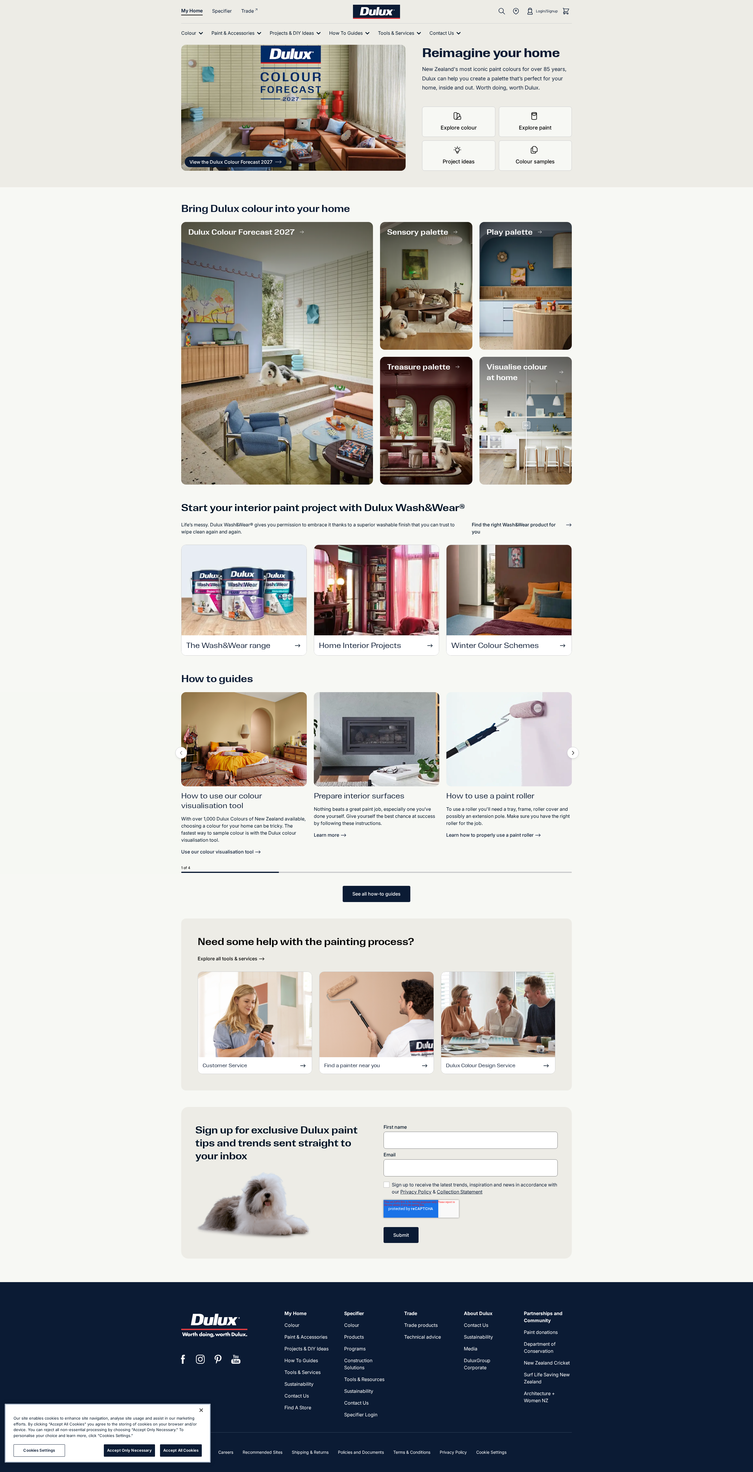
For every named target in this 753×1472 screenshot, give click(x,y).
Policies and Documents (361, 1452)
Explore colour (459, 128)
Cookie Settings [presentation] (491, 1452)
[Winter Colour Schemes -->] (509, 592)
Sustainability (299, 1384)
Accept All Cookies (181, 1450)
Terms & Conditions (411, 1452)
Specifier (222, 11)
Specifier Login (360, 1415)
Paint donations (541, 1332)
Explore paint (535, 128)
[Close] (201, 1410)
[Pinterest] (218, 1359)
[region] (108, 1433)
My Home (192, 11)
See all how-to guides (376, 894)
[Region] (516, 11)
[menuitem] (193, 33)
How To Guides (301, 1360)
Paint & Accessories (305, 1337)
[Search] (502, 11)
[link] (244, 739)
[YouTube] (236, 1359)
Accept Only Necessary (129, 1450)
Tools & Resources (364, 1379)
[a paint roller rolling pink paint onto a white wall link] (509, 739)
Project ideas (459, 161)
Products (354, 1337)
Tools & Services (302, 1372)
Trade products (421, 1325)
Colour (291, 1325)
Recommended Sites (262, 1452)
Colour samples (535, 161)
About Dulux (478, 1313)
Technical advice (422, 1337)
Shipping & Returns (310, 1452)
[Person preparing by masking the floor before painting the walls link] (376, 739)
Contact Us (296, 1396)
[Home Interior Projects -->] (376, 592)
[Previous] (181, 753)
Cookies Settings (39, 1450)
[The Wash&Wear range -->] (243, 592)
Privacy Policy (416, 1192)
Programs (355, 1349)
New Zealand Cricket (547, 1363)
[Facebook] (183, 1359)
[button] (235, 162)
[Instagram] (200, 1359)
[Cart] (566, 11)
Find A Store (297, 1407)
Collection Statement (459, 1192)
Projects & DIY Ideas (306, 1349)
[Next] (573, 753)
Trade (247, 11)
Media (470, 1349)
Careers (225, 1452)
